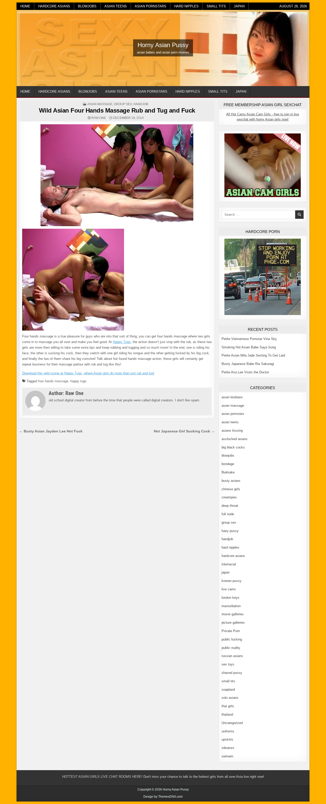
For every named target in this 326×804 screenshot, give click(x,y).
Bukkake (228, 472)
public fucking (232, 639)
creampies (229, 497)
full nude (228, 514)
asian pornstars (150, 6)
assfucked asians (235, 439)
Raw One (98, 117)
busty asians (231, 481)
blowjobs (87, 6)
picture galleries (233, 622)
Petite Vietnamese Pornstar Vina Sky (249, 339)
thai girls (228, 706)
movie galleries (233, 614)
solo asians (230, 698)
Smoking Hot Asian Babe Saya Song (249, 347)
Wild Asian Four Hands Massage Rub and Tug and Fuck (117, 110)
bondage (228, 464)
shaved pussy (232, 673)
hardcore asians (54, 6)
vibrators (228, 748)
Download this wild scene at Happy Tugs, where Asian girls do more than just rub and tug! (88, 373)
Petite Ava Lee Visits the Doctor (245, 372)
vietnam (227, 756)
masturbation (231, 606)
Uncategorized (232, 723)
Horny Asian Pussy (163, 45)
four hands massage (53, 381)
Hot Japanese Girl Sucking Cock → (184, 431)
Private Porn (231, 631)
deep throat (230, 506)
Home (25, 6)
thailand (227, 714)
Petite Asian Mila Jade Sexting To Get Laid (253, 355)
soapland (228, 689)
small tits (216, 6)
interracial (229, 564)
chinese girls (231, 489)
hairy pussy (230, 531)
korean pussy (231, 581)
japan (239, 6)
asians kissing (232, 430)
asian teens (115, 6)
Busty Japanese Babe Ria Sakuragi (248, 364)
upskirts (227, 739)
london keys (230, 597)
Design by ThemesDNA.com (163, 796)
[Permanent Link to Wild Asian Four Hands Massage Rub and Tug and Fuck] (117, 175)
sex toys (228, 664)
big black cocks (233, 447)
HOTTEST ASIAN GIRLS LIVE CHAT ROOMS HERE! (102, 777)
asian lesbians (232, 397)
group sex (123, 104)
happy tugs (78, 381)
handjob (140, 104)
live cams (229, 589)
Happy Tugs (122, 342)
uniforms (228, 731)
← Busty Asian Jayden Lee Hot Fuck (51, 431)
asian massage (99, 104)
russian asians (232, 656)
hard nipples (186, 6)
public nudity (231, 648)
